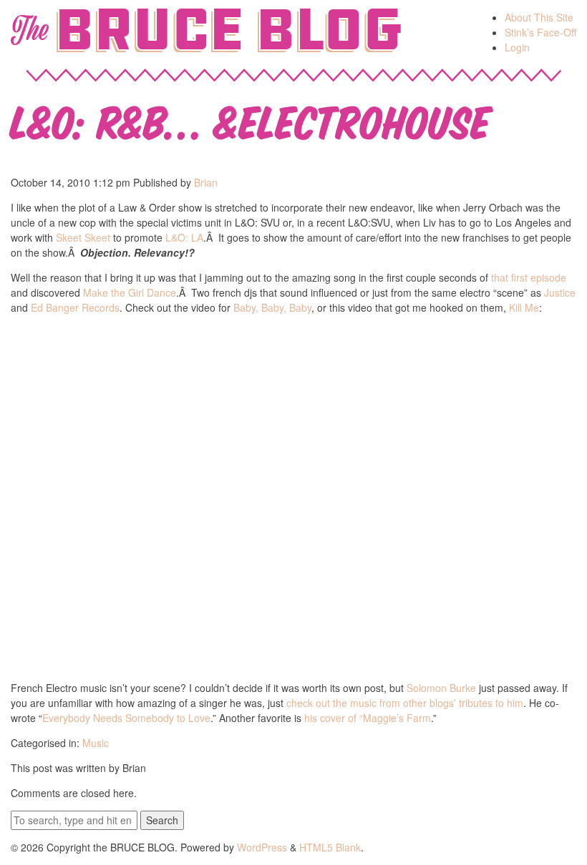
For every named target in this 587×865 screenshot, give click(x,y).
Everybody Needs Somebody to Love (126, 718)
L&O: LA (184, 237)
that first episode (528, 277)
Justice (560, 292)
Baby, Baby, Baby (272, 307)
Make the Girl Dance (129, 292)
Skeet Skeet (83, 237)
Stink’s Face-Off (540, 32)
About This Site (539, 17)
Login (517, 47)
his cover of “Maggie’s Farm (367, 718)
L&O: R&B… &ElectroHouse (250, 119)
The (29, 30)
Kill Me (524, 307)
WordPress (262, 847)
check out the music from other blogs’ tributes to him (404, 703)
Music (95, 743)
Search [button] (162, 820)
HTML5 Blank (330, 847)
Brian (206, 182)
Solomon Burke (441, 688)
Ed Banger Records (75, 307)
